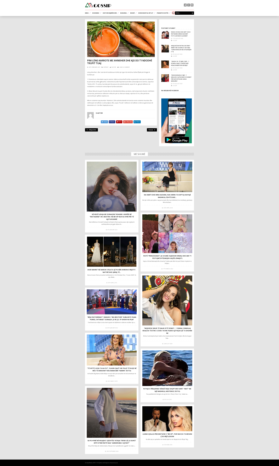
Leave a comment (124, 67)
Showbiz (95, 13)
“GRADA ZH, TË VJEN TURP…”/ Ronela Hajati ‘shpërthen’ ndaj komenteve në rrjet (180, 63)
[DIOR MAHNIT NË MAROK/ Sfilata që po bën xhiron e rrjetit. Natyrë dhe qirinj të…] (112, 251)
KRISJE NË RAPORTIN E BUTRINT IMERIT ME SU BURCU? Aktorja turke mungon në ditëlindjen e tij (181, 49)
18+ (173, 13)
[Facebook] (188, 5)
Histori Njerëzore (110, 13)
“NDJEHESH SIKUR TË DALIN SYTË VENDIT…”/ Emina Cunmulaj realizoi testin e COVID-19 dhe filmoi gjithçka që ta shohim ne (167, 330)
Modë (132, 13)
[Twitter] (185, 5)
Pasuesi (151, 130)
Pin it (120, 122)
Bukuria (123, 13)
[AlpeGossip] (98, 5)
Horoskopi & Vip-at (145, 13)
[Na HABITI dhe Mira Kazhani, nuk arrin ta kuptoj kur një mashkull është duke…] (167, 177)
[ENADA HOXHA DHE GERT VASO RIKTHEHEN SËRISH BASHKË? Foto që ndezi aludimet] (165, 35)
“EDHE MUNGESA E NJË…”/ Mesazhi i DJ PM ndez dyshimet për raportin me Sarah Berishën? (181, 78)
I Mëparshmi (92, 130)
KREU (87, 13)
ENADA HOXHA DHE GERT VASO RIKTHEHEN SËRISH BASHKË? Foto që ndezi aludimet (181, 34)
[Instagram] (192, 5)
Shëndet (105, 67)
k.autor (113, 67)
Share (112, 122)
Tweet (105, 122)
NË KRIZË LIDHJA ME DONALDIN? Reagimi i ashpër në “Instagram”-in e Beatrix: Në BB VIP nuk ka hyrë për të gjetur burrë (112, 216)
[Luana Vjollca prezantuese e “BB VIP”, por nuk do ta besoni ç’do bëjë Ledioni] (167, 418)
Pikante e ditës (162, 13)
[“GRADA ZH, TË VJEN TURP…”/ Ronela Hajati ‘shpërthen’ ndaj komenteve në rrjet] (165, 64)
